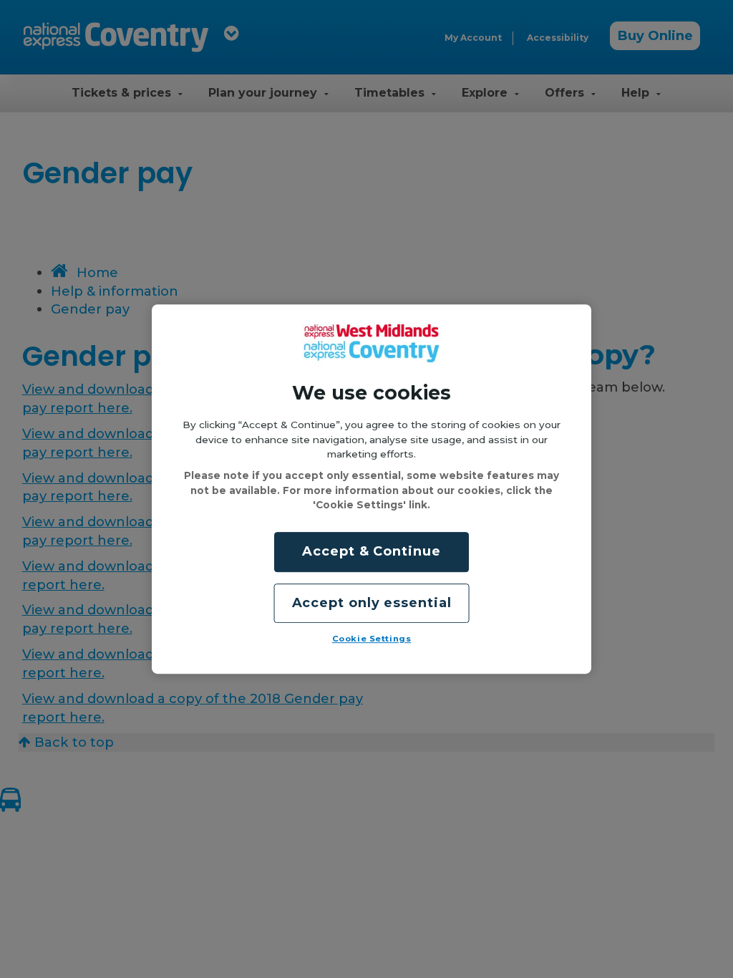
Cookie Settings (372, 639)
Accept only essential (372, 603)
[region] (371, 489)
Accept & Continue (371, 552)
